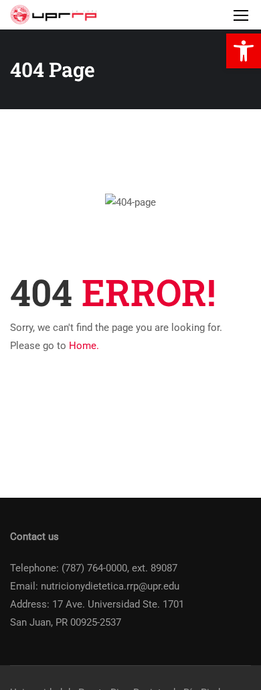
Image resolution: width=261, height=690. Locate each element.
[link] (243, 50)
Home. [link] (84, 346)
